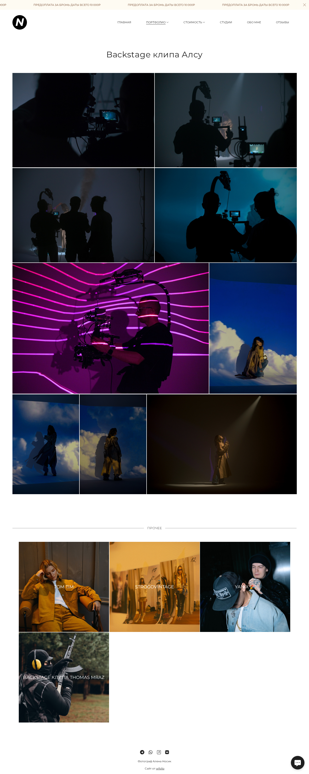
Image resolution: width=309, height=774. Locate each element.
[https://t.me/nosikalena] (142, 752)
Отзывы (282, 22)
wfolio (160, 768)
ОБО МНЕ (254, 22)
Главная (124, 22)
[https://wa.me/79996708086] (150, 752)
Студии (226, 22)
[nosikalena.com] (19, 22)
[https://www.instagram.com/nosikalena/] (159, 752)
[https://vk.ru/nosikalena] (167, 752)
